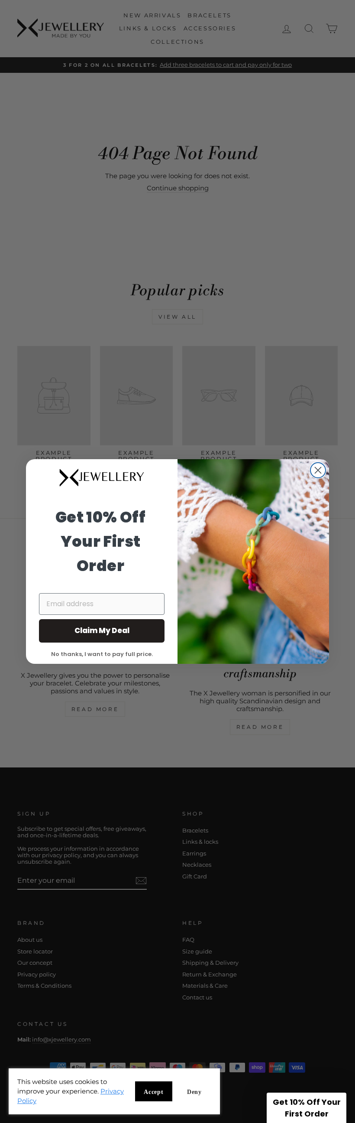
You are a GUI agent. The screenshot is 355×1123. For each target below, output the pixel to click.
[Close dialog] (318, 470)
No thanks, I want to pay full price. (102, 653)
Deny (194, 1092)
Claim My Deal (101, 630)
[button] (306, 1108)
